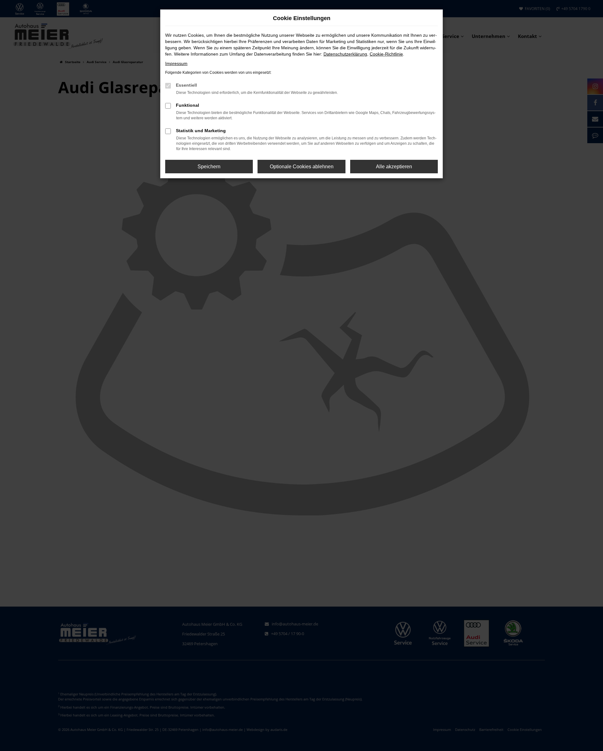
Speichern (209, 166)
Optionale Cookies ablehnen (302, 166)
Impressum (176, 63)
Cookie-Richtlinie (386, 54)
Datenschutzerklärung (345, 54)
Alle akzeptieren (394, 166)
